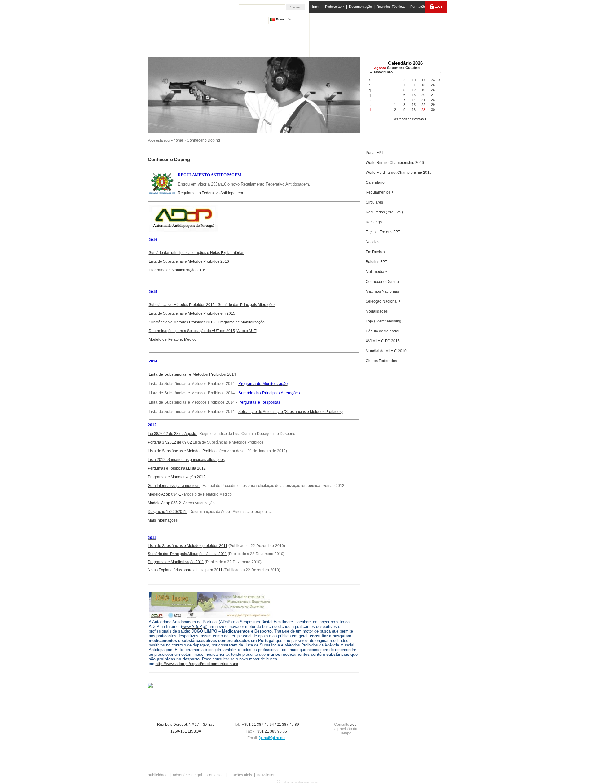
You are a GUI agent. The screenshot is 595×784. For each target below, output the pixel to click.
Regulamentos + (380, 192)
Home (315, 7)
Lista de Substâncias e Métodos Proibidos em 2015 (192, 313)
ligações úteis (240, 775)
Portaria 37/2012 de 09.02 (170, 442)
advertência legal (187, 775)
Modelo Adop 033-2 (164, 503)
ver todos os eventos (409, 118)
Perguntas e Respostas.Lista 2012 (177, 468)
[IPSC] (354, 34)
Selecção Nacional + (383, 301)
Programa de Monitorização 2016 (177, 270)
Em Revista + (377, 252)
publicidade (158, 775)
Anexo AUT (246, 331)
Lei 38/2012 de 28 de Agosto (172, 433)
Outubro (412, 68)
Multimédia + (376, 271)
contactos (215, 775)
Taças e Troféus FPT (383, 232)
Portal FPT (374, 153)
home (178, 140)
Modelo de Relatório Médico (172, 339)
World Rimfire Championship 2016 (395, 162)
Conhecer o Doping (203, 140)
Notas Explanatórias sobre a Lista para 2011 (185, 570)
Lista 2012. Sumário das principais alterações (186, 460)
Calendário (375, 182)
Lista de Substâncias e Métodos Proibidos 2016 (189, 261)
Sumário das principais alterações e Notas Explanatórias (196, 253)
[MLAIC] (379, 34)
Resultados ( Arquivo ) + (386, 212)
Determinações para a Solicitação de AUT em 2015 (192, 331)
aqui (354, 724)
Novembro (383, 72)
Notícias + (374, 242)
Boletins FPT (376, 262)
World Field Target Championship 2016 (399, 172)
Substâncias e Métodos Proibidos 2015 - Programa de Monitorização (207, 322)
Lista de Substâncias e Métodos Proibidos (183, 451)
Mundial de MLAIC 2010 (386, 351)
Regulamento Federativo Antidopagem (210, 193)
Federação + (334, 6)
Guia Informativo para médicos (174, 486)
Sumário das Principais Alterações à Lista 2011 (187, 554)
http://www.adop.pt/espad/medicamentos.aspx (197, 663)
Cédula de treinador (382, 331)
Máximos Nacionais (382, 291)
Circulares (374, 202)
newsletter (266, 775)
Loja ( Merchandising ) (384, 321)
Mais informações (163, 520)
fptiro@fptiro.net (272, 738)
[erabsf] (430, 34)
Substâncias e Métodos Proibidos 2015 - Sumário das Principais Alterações (212, 305)
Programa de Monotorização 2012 (176, 477)
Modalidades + (378, 311)
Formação (418, 6)
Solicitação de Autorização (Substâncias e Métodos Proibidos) (290, 412)
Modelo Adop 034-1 (164, 494)
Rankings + (375, 222)
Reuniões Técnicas (391, 6)
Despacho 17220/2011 (167, 512)
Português (283, 19)
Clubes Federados (381, 361)
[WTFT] (404, 36)
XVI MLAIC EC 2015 (383, 341)
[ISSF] (329, 34)
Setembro (395, 68)
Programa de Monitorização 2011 (176, 562)
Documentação (360, 6)
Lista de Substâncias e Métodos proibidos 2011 (187, 546)
